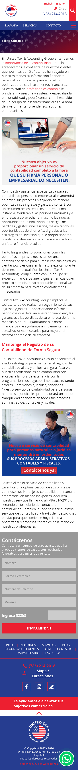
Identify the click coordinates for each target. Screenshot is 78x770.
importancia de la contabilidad (28, 63)
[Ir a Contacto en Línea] (39, 442)
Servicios (49, 645)
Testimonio (51, 686)
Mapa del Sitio (28, 653)
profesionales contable (43, 89)
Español (60, 3)
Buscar (72, 10)
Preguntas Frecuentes (21, 649)
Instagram (39, 686)
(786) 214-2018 (54, 13)
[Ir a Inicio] (11, 17)
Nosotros (28, 645)
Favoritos (53, 653)
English (48, 3)
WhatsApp (66, 758)
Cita (48, 649)
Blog (66, 645)
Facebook (26, 686)
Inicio (10, 645)
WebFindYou (50, 763)
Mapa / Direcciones (42, 673)
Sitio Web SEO (28, 763)
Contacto (64, 649)
